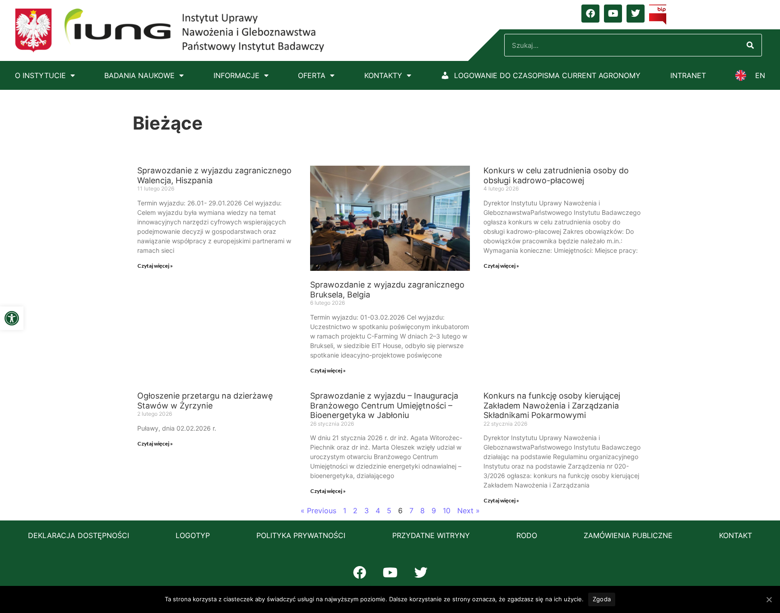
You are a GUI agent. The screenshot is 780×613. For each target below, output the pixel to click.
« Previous (318, 510)
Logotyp (193, 535)
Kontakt (735, 535)
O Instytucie (40, 75)
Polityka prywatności (300, 535)
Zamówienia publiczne (628, 535)
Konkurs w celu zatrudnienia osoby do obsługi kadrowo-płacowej (556, 175)
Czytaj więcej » (155, 265)
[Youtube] (613, 14)
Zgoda (602, 599)
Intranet (688, 75)
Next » (468, 510)
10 (446, 510)
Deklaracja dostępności (78, 535)
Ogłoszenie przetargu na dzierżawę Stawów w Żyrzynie (205, 400)
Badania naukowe (139, 75)
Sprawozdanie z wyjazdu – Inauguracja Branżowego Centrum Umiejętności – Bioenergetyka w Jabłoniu (384, 405)
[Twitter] (636, 14)
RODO (526, 535)
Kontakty (383, 75)
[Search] (750, 45)
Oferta (311, 75)
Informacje (237, 75)
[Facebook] (590, 14)
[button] (11, 318)
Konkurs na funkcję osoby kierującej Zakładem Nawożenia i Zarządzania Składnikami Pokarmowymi (551, 405)
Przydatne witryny (431, 535)
